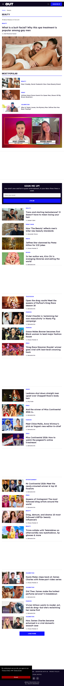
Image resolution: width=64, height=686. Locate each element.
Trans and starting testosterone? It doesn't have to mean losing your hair (43, 214)
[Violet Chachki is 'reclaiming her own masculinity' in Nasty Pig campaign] (13, 318)
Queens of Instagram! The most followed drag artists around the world (42, 501)
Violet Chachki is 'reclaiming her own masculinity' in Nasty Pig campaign (42, 318)
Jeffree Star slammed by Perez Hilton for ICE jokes (41, 243)
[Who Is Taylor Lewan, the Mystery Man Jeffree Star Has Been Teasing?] (11, 107)
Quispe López (31, 220)
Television (30, 296)
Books (28, 252)
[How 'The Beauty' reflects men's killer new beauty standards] (13, 229)
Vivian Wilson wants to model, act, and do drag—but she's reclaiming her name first (43, 607)
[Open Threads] (33, 678)
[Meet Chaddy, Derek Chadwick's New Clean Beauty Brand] (11, 82)
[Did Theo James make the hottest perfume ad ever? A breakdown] (13, 592)
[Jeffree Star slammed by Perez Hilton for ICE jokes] (13, 243)
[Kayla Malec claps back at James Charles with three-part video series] (13, 578)
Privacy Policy (6, 670)
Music (28, 389)
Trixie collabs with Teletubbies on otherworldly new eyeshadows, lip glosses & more (43, 532)
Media (28, 238)
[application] (32, 131)
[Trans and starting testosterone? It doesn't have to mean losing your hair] (13, 214)
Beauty (4, 23)
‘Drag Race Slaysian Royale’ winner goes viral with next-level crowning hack (43, 349)
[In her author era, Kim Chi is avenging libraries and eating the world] (13, 258)
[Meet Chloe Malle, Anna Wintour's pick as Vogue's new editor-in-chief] (13, 424)
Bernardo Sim (31, 264)
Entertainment (31, 479)
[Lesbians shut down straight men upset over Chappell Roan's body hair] (13, 395)
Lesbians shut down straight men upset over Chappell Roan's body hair (42, 395)
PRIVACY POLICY (54, 671)
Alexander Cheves (33, 234)
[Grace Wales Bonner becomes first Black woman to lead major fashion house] (13, 333)
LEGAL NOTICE (37, 674)
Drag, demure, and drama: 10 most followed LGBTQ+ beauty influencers (43, 517)
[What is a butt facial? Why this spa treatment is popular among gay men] (32, 53)
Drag (27, 343)
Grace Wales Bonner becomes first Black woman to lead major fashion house (44, 334)
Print (23, 92)
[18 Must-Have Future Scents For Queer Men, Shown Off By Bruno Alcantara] (11, 95)
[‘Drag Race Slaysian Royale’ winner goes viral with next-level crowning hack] (13, 349)
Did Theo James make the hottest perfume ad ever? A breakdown (42, 592)
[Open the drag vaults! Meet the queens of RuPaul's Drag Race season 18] (13, 302)
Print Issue (30, 224)
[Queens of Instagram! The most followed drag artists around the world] (13, 501)
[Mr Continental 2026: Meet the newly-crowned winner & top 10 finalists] (13, 485)
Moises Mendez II (33, 248)
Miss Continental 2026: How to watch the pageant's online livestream (40, 440)
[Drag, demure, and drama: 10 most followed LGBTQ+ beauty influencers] (13, 517)
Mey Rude (30, 401)
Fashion (29, 312)
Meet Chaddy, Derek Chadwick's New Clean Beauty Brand (41, 84)
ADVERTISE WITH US (42, 671)
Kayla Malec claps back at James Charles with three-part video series (43, 578)
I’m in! (32, 201)
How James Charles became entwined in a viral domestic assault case (40, 623)
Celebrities (25, 104)
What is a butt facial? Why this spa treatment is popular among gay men (29, 29)
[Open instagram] (37, 678)
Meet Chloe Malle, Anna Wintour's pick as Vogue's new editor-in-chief (43, 424)
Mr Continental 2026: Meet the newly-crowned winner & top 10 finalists (41, 486)
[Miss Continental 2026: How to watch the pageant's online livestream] (13, 439)
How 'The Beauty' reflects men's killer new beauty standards (41, 229)
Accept (16, 677)
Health (28, 208)
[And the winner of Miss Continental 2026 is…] (13, 410)
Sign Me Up (56, 4)
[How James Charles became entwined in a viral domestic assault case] (13, 622)
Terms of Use (18, 670)
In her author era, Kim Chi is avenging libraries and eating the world (43, 259)
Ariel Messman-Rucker (10, 33)
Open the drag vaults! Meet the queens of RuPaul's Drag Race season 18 (41, 303)
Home (3, 10)
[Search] (48, 4)
